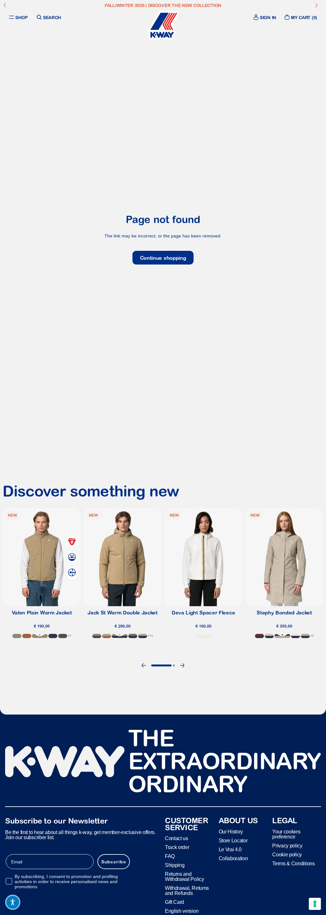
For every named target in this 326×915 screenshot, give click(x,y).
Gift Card (174, 902)
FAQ (170, 856)
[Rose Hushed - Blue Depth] (269, 635)
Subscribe (113, 862)
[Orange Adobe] (27, 635)
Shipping (174, 865)
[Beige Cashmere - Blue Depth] (282, 635)
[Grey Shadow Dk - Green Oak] (97, 635)
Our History (231, 831)
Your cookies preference (286, 834)
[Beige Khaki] (40, 635)
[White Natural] (203, 635)
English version (181, 911)
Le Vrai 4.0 (230, 849)
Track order (177, 847)
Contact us (176, 838)
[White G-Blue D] (295, 635)
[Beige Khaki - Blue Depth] (120, 635)
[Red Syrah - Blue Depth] (259, 635)
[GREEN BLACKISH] (62, 635)
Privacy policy (287, 845)
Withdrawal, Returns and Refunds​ (187, 891)
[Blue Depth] (53, 635)
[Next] (182, 665)
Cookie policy (287, 854)
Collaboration (233, 858)
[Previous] (144, 665)
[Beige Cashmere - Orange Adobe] (106, 635)
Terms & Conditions (293, 863)
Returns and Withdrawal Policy (184, 877)
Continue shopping (163, 258)
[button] (12, 902)
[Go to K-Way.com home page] (163, 25)
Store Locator (233, 840)
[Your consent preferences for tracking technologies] (315, 904)
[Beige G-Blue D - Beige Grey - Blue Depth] (305, 635)
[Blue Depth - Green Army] (133, 635)
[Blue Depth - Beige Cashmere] (142, 635)
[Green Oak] (17, 635)
